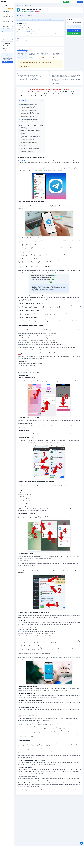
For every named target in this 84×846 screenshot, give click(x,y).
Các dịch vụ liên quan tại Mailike (26, 143)
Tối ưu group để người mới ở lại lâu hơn (28, 137)
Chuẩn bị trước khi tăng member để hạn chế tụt (29, 119)
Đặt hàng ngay (75, 30)
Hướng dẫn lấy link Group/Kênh (29, 31)
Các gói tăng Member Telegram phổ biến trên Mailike (30, 112)
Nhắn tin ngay (7, 61)
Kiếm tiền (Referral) (6, 45)
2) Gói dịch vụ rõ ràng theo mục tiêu (27, 107)
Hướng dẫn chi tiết (24, 124)
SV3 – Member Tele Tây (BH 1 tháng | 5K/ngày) (29, 116)
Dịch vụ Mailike (23, 131)
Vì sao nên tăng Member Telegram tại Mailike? (29, 104)
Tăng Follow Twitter (7, 35)
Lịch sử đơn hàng (6, 43)
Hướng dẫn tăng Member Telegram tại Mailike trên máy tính (31, 125)
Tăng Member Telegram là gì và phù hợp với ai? (29, 102)
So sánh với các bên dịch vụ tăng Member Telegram (30, 130)
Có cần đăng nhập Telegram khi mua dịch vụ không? (30, 148)
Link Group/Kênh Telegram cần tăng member (25, 27)
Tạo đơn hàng (20, 15)
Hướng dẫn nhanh (24, 122)
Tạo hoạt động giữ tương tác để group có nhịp (29, 142)
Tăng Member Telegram (23, 160)
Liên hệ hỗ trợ (5, 50)
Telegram (22, 5)
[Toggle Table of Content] (42, 101)
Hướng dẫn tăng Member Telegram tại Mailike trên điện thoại (31, 121)
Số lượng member (22, 40)
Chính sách (5, 48)
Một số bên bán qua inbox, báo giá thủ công (29, 134)
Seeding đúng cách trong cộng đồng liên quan (29, 140)
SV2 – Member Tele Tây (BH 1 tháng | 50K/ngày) (30, 115)
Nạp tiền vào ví (75, 33)
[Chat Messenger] (81, 843)
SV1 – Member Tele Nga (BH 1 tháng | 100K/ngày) (30, 113)
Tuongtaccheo (23, 133)
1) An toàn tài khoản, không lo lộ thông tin (28, 106)
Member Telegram (7, 31)
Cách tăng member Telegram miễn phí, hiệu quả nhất (30, 136)
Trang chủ (5, 5)
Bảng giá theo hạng (7, 8)
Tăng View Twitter (7, 37)
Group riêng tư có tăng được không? (27, 151)
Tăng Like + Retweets (7, 33)
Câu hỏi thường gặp (24, 145)
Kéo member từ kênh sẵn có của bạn (27, 139)
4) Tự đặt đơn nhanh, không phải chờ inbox (28, 110)
